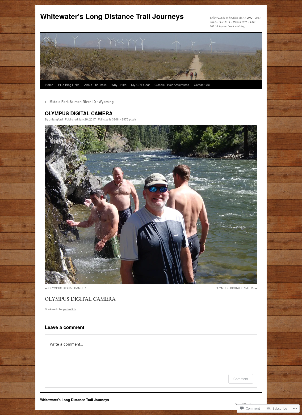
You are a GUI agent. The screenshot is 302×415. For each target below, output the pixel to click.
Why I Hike (118, 84)
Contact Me (202, 84)
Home (49, 84)
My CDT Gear (140, 84)
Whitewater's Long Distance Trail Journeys (112, 16)
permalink (69, 309)
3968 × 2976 (120, 119)
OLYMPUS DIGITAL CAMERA (67, 288)
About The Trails (95, 84)
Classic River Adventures (172, 84)
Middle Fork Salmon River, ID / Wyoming (79, 101)
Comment (240, 379)
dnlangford (56, 119)
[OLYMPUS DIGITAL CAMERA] (151, 204)
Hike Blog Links (69, 84)
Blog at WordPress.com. (248, 404)
